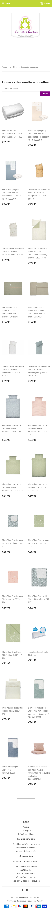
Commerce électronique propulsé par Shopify (25, 901)
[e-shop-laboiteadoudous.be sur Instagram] (27, 890)
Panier (47, 3)
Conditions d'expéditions (26, 848)
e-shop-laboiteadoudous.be (28, 898)
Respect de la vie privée (26, 851)
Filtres (45, 94)
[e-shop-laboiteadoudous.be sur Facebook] (23, 890)
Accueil (5, 67)
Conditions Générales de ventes (26, 844)
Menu (8, 3)
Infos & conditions (26, 834)
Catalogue (26, 830)
